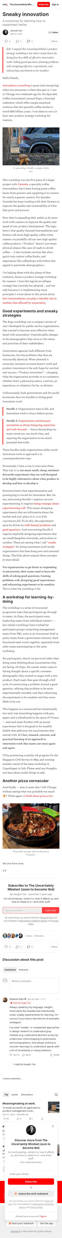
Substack (15, 1231)
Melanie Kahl (17, 999)
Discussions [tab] (27, 1094)
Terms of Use (46, 917)
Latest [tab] (14, 1094)
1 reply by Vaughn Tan (24, 1064)
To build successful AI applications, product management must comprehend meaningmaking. (22, 1109)
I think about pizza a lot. (38, 796)
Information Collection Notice (33, 920)
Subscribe (44, 4)
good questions (11, 530)
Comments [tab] (10, 969)
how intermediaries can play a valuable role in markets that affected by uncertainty (30, 300)
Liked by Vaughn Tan (22, 1003)
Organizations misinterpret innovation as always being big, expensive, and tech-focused (30, 425)
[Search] (56, 1094)
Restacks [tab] (23, 969)
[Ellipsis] (57, 998)
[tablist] (16, 970)
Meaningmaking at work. (19, 1103)
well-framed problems (37, 525)
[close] (52, 1126)
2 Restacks (39, 935)
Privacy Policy (36, 1207)
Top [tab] (6, 1094)
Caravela (23, 184)
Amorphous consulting (16, 85)
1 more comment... (12, 1078)
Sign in (55, 4)
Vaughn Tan (16, 31)
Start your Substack (23, 1223)
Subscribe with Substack (33, 1193)
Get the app (46, 1223)
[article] (31, 1111)
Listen (55, 32)
